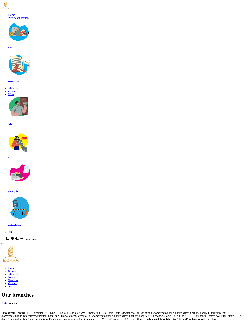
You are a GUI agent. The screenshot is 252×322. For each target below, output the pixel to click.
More (11, 94)
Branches (13, 280)
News (11, 277)
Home (11, 14)
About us (13, 88)
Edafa (4, 303)
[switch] (3, 239)
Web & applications (18, 17)
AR (10, 232)
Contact (12, 91)
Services (12, 271)
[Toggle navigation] (2, 243)
